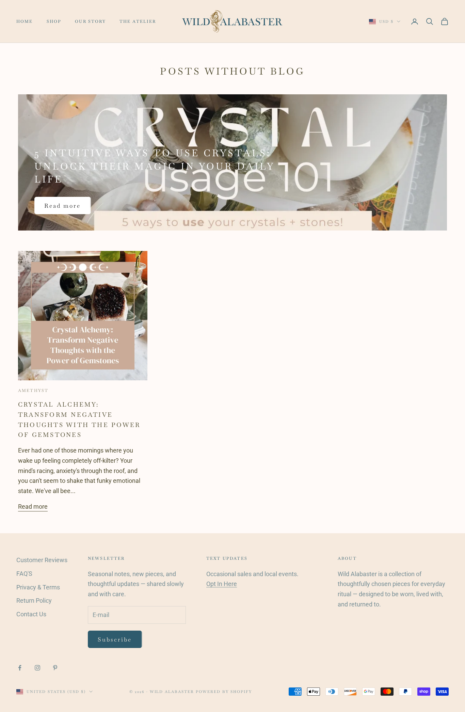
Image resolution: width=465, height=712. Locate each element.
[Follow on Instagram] (37, 667)
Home (24, 21)
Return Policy (34, 600)
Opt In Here (221, 583)
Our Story (90, 21)
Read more (62, 205)
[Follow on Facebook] (19, 667)
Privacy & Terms (38, 587)
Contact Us (31, 614)
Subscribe (115, 639)
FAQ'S (24, 573)
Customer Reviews (41, 560)
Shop (54, 21)
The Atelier (137, 21)
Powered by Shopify (224, 691)
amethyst (33, 390)
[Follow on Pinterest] (55, 667)
